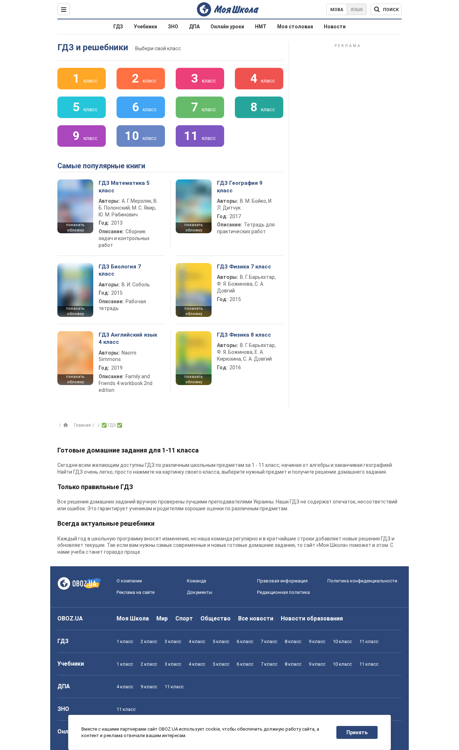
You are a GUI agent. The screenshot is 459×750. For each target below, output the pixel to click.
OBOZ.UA (70, 618)
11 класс (368, 641)
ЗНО (173, 26)
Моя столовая (295, 26)
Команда (196, 580)
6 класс (245, 641)
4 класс (197, 641)
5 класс (221, 641)
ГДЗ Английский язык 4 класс (128, 338)
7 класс (269, 641)
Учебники (145, 26)
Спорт (184, 618)
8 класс (293, 641)
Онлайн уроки (227, 26)
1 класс (125, 641)
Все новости (255, 618)
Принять (357, 732)
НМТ (260, 26)
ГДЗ (118, 26)
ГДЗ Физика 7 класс (244, 266)
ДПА (194, 26)
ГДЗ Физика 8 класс (244, 335)
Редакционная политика (283, 592)
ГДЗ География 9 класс (239, 186)
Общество (215, 618)
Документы (199, 592)
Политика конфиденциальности (362, 580)
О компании (129, 580)
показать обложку (75, 227)
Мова (336, 9)
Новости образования (312, 618)
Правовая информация (282, 580)
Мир (162, 618)
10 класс (342, 641)
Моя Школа (133, 618)
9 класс (317, 641)
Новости (335, 26)
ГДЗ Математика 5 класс (124, 186)
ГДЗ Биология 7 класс (120, 270)
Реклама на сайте (136, 592)
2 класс (149, 641)
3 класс (173, 641)
